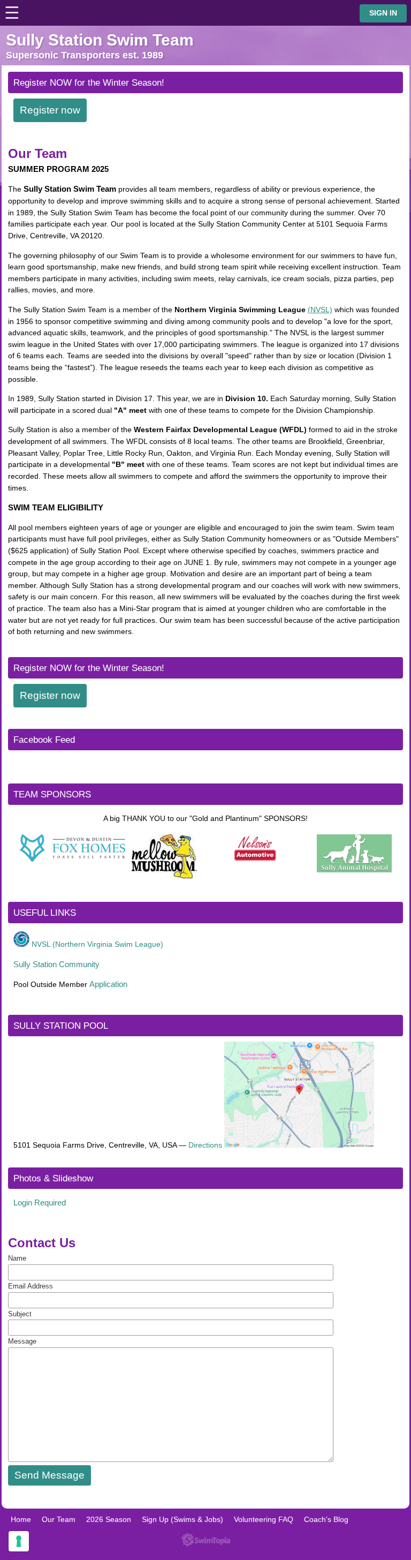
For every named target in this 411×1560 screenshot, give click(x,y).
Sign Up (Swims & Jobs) (182, 1519)
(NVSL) (320, 309)
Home (21, 1519)
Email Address (30, 1286)
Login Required (39, 1202)
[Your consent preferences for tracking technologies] (19, 1541)
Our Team (58, 1519)
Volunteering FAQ (263, 1519)
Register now (50, 110)
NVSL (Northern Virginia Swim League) (97, 944)
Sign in (383, 13)
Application (108, 984)
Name (17, 1258)
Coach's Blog (326, 1519)
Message (22, 1341)
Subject (20, 1314)
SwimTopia (205, 1540)
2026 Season (108, 1519)
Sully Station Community (56, 964)
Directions (205, 1145)
